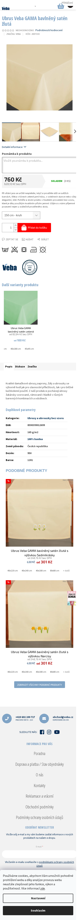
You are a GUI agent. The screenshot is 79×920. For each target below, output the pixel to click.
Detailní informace (12, 147)
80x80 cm (54, 570)
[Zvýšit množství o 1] (15, 225)
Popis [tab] (8, 367)
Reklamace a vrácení (39, 796)
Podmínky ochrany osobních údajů (39, 817)
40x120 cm (12, 570)
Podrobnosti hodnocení (49, 30)
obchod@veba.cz (63, 718)
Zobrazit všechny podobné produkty (39, 684)
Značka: (13, 34)
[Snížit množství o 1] (15, 230)
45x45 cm (29, 349)
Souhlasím (38, 910)
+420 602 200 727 (25, 718)
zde (42, 888)
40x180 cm (16, 349)
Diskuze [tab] (20, 367)
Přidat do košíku (37, 227)
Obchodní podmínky (39, 807)
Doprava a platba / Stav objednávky (39, 764)
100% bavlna (35, 439)
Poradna (39, 753)
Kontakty (39, 785)
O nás (39, 774)
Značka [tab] (32, 367)
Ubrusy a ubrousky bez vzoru (45, 418)
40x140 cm (27, 570)
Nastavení (38, 898)
